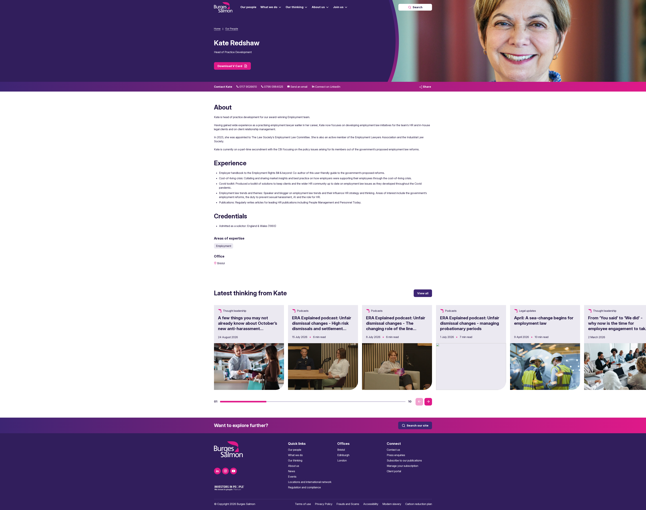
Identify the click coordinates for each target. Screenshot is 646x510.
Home (217, 28)
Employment (223, 246)
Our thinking (295, 460)
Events (292, 476)
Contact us (393, 449)
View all (422, 293)
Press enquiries (396, 455)
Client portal (394, 471)
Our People (231, 28)
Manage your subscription (402, 466)
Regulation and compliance (304, 487)
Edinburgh (343, 455)
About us (293, 466)
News (291, 471)
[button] (243, 401)
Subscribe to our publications (404, 460)
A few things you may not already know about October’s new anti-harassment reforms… (247, 325)
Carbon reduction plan (418, 504)
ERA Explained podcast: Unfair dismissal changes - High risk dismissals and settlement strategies (321, 325)
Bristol (341, 449)
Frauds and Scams (347, 504)
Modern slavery (391, 504)
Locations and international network (309, 482)
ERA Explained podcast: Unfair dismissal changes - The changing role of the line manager (395, 325)
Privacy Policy (323, 504)
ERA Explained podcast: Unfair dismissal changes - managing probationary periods (469, 323)
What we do (295, 455)
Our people (294, 449)
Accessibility (370, 504)
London (342, 460)
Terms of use (303, 504)
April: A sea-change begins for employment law (543, 320)
